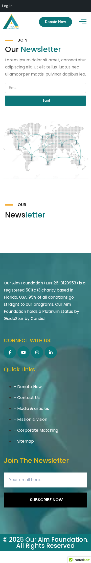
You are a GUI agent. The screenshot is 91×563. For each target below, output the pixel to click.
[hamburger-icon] (82, 22)
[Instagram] (37, 352)
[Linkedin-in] (51, 352)
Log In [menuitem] (7, 6)
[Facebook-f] (10, 352)
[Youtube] (23, 352)
